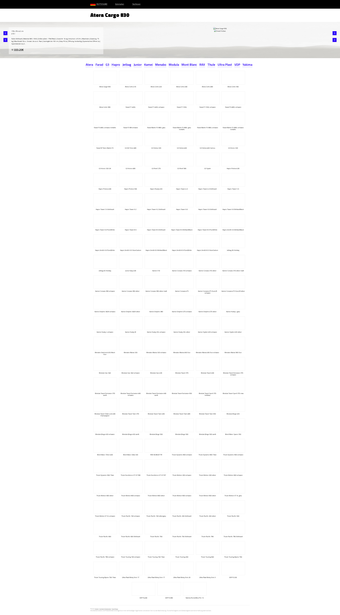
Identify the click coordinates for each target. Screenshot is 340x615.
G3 (107, 64)
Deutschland (101, 4)
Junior (138, 64)
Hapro (116, 64)
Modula (174, 64)
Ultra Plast (225, 64)
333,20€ (19, 50)
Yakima (247, 64)
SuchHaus (115, 609)
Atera (89, 64)
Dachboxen (136, 4)
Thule (211, 64)
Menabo (160, 64)
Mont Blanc (189, 64)
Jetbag (126, 64)
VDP (237, 64)
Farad (99, 64)
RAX (202, 64)
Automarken (119, 4)
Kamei (148, 64)
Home (96, 609)
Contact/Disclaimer (105, 609)
